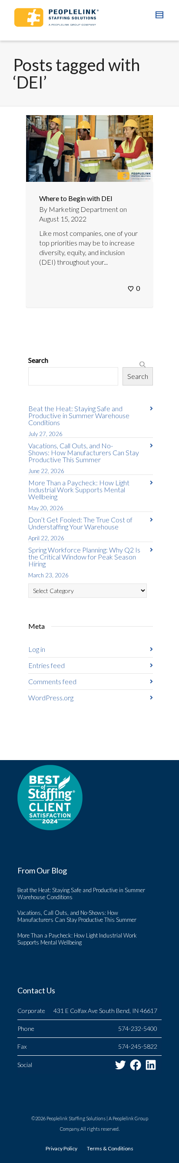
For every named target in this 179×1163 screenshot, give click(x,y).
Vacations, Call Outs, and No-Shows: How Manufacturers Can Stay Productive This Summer (83, 452)
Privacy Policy (61, 1148)
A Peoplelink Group (128, 1118)
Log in (36, 649)
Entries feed (46, 665)
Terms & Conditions (110, 1148)
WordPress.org (50, 697)
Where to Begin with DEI (76, 198)
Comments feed (52, 681)
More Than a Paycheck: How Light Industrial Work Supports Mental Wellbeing (78, 489)
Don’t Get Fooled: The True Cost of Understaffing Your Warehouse (80, 523)
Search (38, 360)
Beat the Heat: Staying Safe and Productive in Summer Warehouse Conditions (78, 415)
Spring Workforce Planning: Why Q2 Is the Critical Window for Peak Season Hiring (84, 557)
